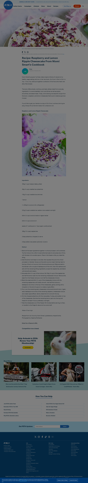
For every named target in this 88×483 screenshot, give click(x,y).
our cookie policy (23, 480)
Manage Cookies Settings (62, 480)
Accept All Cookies (73, 480)
